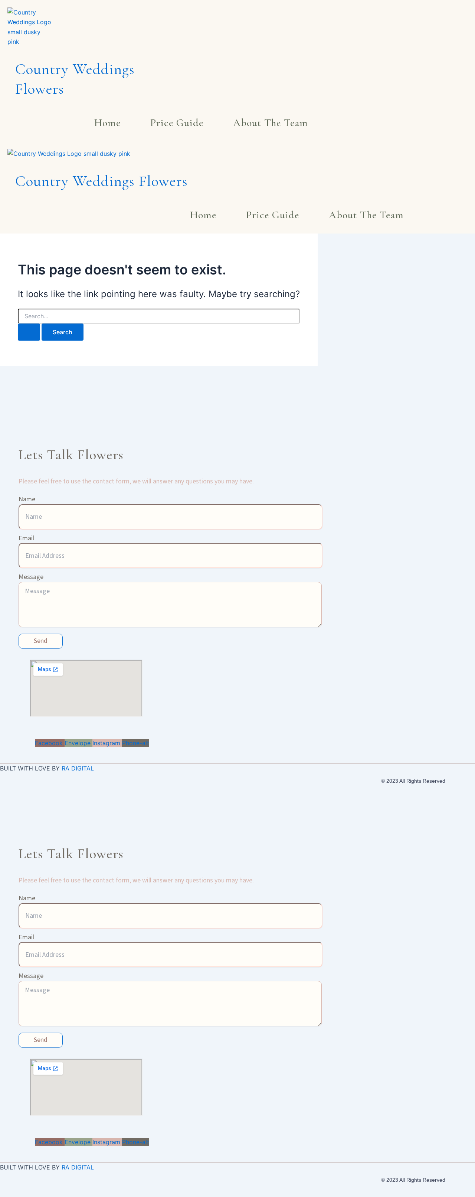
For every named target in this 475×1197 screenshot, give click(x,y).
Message (31, 577)
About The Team (270, 122)
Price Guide (176, 122)
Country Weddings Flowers (101, 181)
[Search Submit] (29, 332)
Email (26, 538)
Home (107, 122)
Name (27, 499)
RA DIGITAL (78, 768)
